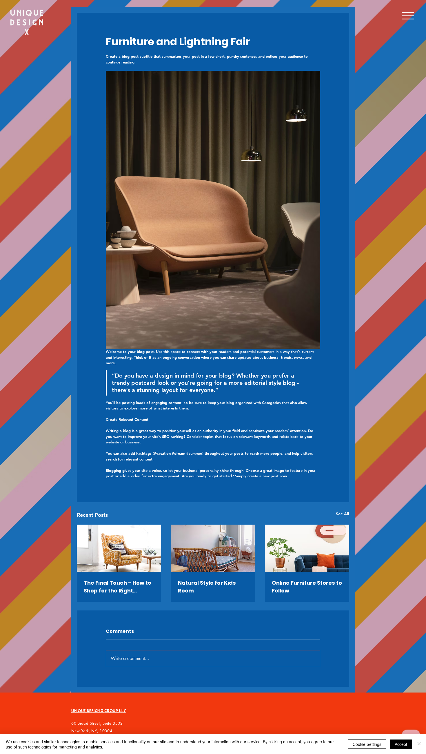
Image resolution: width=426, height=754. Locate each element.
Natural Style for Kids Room (207, 586)
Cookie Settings (367, 744)
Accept (401, 744)
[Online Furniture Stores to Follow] (307, 548)
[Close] (419, 744)
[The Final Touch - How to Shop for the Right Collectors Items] (119, 548)
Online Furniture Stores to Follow (307, 586)
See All (342, 513)
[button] (408, 16)
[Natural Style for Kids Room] (213, 548)
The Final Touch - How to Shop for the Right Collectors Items (117, 586)
